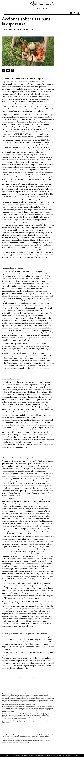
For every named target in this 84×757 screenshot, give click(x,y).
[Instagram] (78, 12)
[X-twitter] (74, 12)
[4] (12, 568)
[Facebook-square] (70, 12)
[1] (10, 254)
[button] (5, 12)
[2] (28, 392)
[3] (25, 447)
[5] (28, 578)
